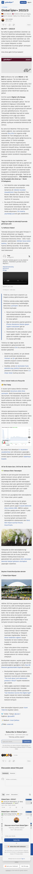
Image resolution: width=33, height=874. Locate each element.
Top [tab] (3, 794)
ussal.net (10, 724)
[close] (28, 818)
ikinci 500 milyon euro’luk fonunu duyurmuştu (17, 522)
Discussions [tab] (14, 794)
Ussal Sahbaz (9, 19)
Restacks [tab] (12, 773)
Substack (8, 870)
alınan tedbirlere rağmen (12, 637)
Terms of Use (24, 745)
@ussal (17, 714)
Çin (14, 358)
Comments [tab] (5, 773)
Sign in (29, 2)
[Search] (30, 794)
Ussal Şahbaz (14, 720)
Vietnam (7, 358)
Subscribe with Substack (18, 846)
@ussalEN (11, 716)
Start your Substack (12, 866)
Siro (16, 347)
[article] (16, 803)
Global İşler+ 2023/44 (9, 811)
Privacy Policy (19, 854)
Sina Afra (11, 133)
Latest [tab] (7, 794)
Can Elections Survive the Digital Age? (18, 693)
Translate (5, 7)
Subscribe (23, 2)
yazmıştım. (14, 306)
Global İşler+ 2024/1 (8, 799)
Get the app (24, 866)
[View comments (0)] (9, 24)
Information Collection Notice (17, 747)
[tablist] (8, 773)
